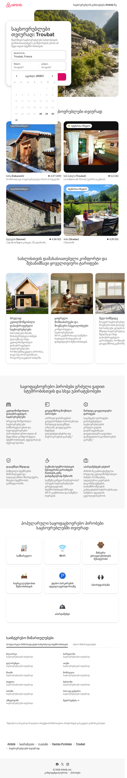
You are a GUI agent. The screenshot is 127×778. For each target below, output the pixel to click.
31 (16, 120)
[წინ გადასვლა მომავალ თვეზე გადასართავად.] (52, 76)
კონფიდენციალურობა (56, 772)
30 (52, 113)
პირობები (75, 772)
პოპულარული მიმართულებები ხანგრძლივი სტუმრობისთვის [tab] (37, 644)
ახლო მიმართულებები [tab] (84, 644)
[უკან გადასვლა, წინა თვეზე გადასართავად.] (17, 76)
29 (46, 113)
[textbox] (25, 67)
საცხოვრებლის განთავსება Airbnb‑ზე (95, 4)
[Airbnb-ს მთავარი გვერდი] (14, 5)
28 (40, 113)
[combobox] (39, 56)
